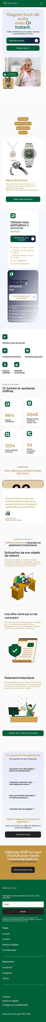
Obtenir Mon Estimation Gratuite (23, 733)
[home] (10, 3)
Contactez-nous (23, 834)
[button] (41, 3)
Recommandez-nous (23, 870)
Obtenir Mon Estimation (23, 199)
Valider (23, 911)
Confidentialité (9, 950)
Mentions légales (10, 944)
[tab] (23, 119)
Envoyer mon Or (23, 48)
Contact (6, 939)
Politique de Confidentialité (15, 1005)
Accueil (5, 933)
